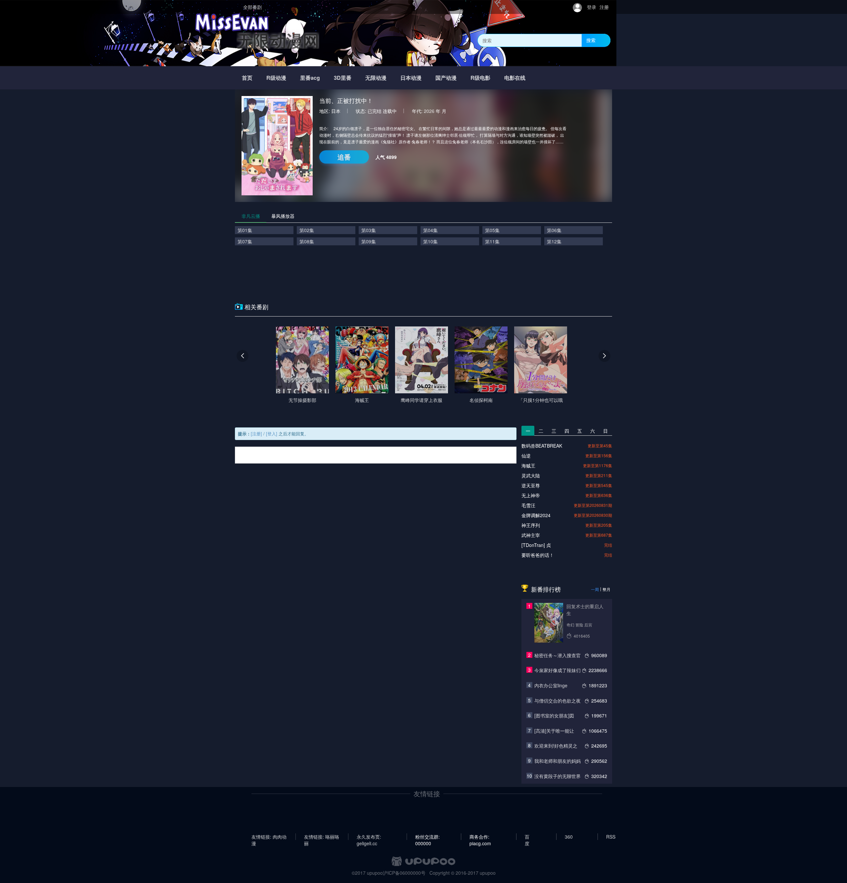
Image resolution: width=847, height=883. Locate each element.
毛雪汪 (528, 505)
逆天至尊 (530, 485)
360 (569, 836)
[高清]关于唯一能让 (554, 730)
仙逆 (526, 455)
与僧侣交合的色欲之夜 (557, 700)
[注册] (256, 433)
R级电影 (480, 77)
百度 (527, 836)
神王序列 (530, 525)
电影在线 (514, 77)
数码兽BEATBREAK (541, 445)
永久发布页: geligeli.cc (369, 836)
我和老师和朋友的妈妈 (557, 761)
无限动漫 (375, 77)
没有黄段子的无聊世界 (557, 776)
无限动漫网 (278, 40)
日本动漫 (411, 77)
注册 (604, 7)
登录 (591, 7)
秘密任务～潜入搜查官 (557, 655)
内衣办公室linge (550, 685)
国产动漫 (446, 77)
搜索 (591, 40)
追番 (344, 157)
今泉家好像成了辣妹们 (557, 670)
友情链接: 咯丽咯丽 (321, 836)
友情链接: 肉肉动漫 (269, 836)
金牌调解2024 (536, 515)
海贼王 (528, 465)
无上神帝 (530, 495)
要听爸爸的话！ (537, 555)
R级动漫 (276, 77)
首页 (247, 77)
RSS (610, 836)
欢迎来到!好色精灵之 (555, 745)
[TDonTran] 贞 (536, 545)
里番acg (310, 77)
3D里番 (342, 77)
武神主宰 (530, 535)
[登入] (271, 433)
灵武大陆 (530, 475)
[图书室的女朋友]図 (554, 715)
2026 (429, 111)
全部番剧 (252, 7)
